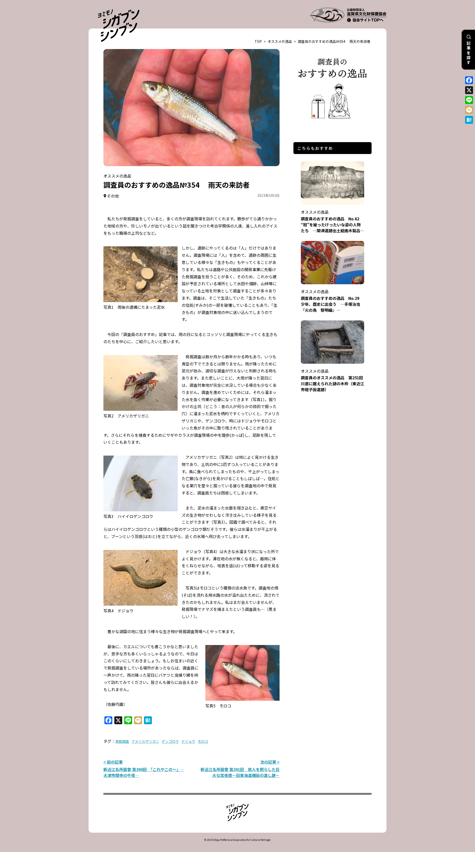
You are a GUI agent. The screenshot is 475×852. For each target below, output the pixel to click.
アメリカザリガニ (145, 741)
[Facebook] (469, 80)
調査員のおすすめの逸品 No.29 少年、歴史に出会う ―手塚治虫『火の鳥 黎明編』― (332, 300)
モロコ (203, 741)
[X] (469, 90)
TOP (258, 41)
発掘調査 (122, 741)
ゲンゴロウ (170, 741)
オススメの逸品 (280, 41)
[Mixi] (469, 110)
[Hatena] (469, 120)
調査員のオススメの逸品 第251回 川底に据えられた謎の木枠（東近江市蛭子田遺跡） (334, 380)
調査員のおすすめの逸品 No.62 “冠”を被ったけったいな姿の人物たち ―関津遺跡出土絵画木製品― (332, 221)
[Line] (469, 100)
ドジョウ (188, 741)
